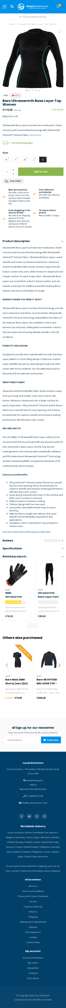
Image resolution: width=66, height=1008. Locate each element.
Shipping (33, 916)
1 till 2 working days (21, 142)
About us (33, 885)
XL (43, 159)
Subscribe (52, 739)
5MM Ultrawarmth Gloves (13, 596)
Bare (6, 95)
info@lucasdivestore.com (34, 802)
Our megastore (33, 932)
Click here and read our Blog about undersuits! (26, 531)
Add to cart (41, 171)
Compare (33, 972)
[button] (27, 90)
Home (12, 24)
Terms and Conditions (33, 891)
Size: (5, 152)
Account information (33, 957)
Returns (33, 911)
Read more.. (36, 134)
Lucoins (33, 901)
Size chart (15, 181)
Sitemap (33, 927)
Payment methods (33, 906)
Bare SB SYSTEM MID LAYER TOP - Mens (47, 683)
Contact (33, 937)
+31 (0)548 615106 (34, 795)
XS (6, 159)
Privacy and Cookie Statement (33, 896)
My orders (33, 962)
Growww (47, 999)
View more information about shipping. (40, 870)
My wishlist (33, 967)
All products (33, 978)
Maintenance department (33, 921)
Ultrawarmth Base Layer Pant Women (48, 596)
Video (17, 95)
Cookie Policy (33, 942)
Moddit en (38, 999)
